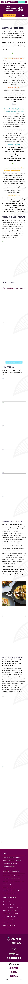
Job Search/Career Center (8, 860)
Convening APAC (6, 913)
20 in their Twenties (7, 901)
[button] (23, 15)
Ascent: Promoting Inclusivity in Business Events (13, 875)
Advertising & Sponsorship (14, 857)
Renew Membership (18, 907)
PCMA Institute (6, 881)
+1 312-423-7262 (12, 954)
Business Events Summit (8, 919)
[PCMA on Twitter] (10, 958)
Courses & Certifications (16, 878)
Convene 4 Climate (14, 910)
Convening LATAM (6, 916)
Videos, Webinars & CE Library (9, 893)
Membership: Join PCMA (8, 907)
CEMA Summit (6, 910)
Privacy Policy (12, 979)
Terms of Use (19, 979)
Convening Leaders (15, 916)
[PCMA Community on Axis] (20, 958)
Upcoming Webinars (18, 890)
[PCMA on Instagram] (14, 958)
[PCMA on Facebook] (7, 958)
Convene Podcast (6, 878)
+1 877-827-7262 (12, 953)
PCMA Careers (18, 860)
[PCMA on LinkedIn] (12, 958)
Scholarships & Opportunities (9, 884)
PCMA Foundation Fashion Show (9, 925)
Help (7, 979)
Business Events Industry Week (9, 922)
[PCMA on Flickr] (18, 958)
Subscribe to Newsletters (8, 890)
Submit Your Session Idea (8, 887)
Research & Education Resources (17, 881)
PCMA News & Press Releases (9, 866)
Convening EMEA (14, 913)
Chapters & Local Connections (9, 904)
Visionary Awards (6, 928)
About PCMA (5, 857)
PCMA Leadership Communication (10, 863)
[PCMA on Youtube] (16, 958)
